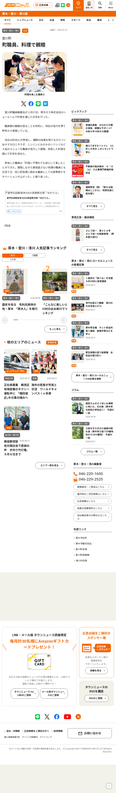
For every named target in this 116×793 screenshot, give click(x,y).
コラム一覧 (92, 451)
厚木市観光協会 (84, 543)
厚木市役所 (81, 538)
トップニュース (25, 20)
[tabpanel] (34, 74)
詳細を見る (95, 670)
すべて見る (91, 206)
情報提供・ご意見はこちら (90, 487)
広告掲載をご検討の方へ (36, 731)
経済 (99, 20)
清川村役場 (81, 560)
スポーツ (75, 20)
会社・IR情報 (13, 731)
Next (63, 320)
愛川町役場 (81, 549)
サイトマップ (46, 737)
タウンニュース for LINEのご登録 (24, 693)
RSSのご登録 (95, 698)
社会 (52, 20)
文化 (41, 20)
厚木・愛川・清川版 (15, 13)
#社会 (7, 225)
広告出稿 (43, 5)
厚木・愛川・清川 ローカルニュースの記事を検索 (92, 377)
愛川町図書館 (82, 555)
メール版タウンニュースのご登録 (53, 693)
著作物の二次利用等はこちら (92, 494)
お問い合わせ (92, 733)
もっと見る (55, 329)
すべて (7, 20)
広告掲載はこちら (86, 501)
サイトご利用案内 (30, 737)
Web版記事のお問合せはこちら (92, 517)
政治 (88, 20)
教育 (62, 20)
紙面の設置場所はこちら (89, 508)
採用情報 (58, 731)
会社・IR (89, 8)
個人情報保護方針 (12, 737)
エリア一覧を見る (49, 465)
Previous (5, 320)
